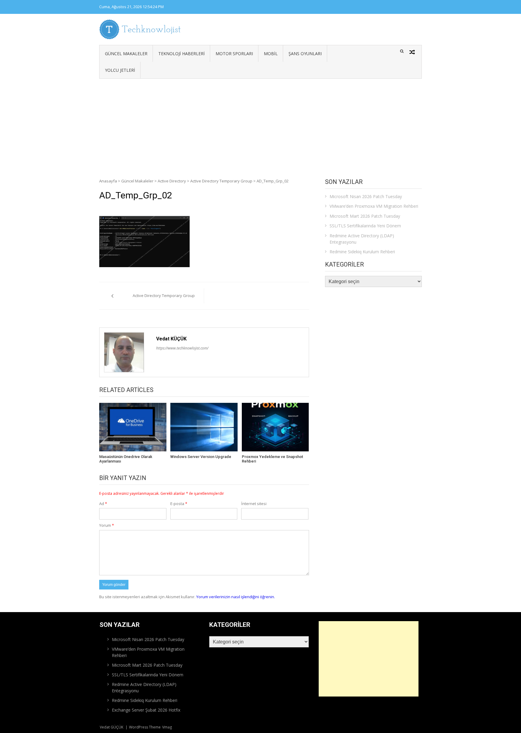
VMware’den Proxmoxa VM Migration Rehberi (374, 206)
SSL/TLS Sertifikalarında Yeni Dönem (365, 226)
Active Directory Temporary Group (221, 181)
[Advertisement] (260, 124)
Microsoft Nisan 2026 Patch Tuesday (366, 196)
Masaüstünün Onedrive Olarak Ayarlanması (125, 459)
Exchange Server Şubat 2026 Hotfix (146, 710)
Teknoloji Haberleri (181, 53)
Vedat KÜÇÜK (171, 339)
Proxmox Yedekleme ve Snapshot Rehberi (272, 459)
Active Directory (172, 181)
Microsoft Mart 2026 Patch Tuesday (365, 216)
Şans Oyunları (305, 53)
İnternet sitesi (254, 503)
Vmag (167, 727)
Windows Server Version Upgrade (200, 456)
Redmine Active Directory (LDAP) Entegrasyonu (362, 239)
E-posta (178, 503)
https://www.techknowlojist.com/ (182, 348)
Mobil (271, 53)
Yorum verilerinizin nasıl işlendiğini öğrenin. (235, 596)
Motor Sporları (234, 53)
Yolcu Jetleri (120, 70)
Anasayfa (108, 181)
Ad (103, 503)
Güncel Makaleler (126, 53)
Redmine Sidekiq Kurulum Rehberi (362, 251)
